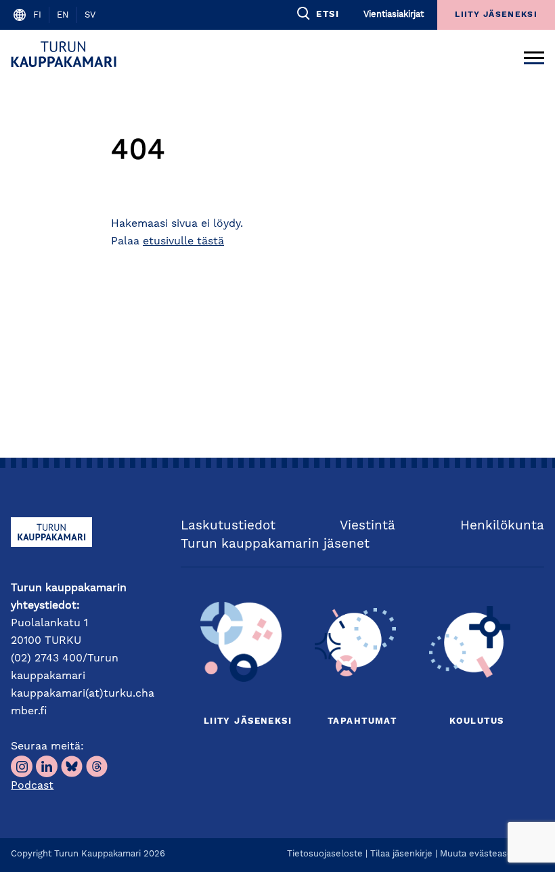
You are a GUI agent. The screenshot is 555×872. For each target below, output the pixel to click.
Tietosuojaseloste (325, 854)
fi (37, 15)
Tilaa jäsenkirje (401, 854)
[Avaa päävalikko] (534, 54)
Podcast (32, 786)
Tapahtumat (362, 721)
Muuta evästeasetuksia (488, 854)
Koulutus (476, 721)
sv (90, 15)
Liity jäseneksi (248, 721)
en (63, 15)
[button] (317, 13)
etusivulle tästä (183, 241)
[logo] (66, 54)
